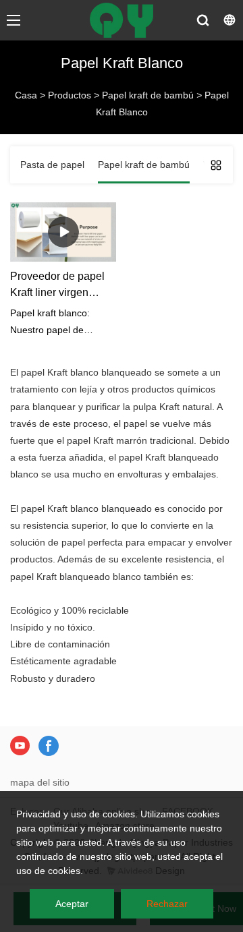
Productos (69, 95)
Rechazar (167, 903)
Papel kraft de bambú (148, 95)
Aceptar (71, 903)
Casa (26, 95)
